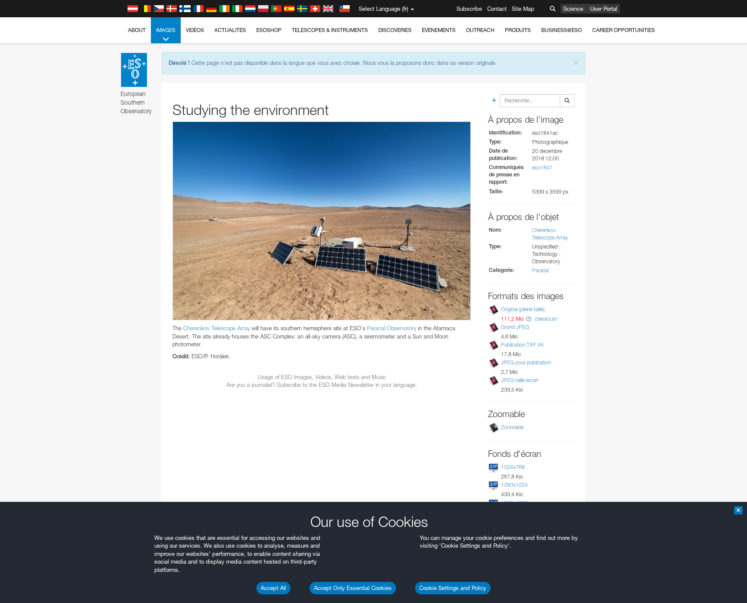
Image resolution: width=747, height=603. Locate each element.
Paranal (540, 270)
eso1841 (542, 167)
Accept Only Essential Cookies (353, 587)
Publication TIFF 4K (522, 344)
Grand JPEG (515, 327)
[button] (528, 319)
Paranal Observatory (391, 328)
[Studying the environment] (321, 221)
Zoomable (512, 427)
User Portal (603, 8)
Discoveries (395, 30)
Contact (497, 8)
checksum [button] (545, 319)
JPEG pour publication (526, 362)
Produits (518, 30)
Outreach (480, 30)
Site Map (523, 8)
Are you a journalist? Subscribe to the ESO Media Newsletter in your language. (322, 384)
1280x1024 (514, 485)
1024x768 (513, 467)
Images (166, 30)
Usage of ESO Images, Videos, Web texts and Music (322, 376)
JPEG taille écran (519, 380)
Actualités (230, 30)
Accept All (273, 587)
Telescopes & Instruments (330, 30)
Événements (439, 30)
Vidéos (195, 30)
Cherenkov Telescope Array (216, 328)
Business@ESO (561, 30)
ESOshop (268, 30)
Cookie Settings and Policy (452, 587)
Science (573, 8)
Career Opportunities (623, 30)
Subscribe (469, 8)
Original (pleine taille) (523, 309)
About (137, 30)
